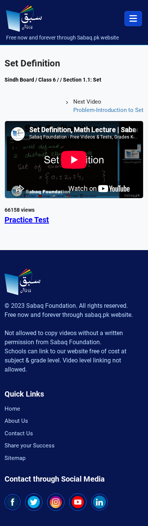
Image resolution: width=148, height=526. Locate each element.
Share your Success (30, 445)
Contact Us (19, 433)
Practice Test (27, 219)
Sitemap (15, 458)
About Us (16, 420)
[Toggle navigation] (133, 18)
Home (12, 408)
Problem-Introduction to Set (108, 110)
